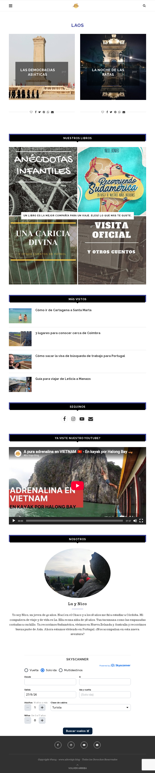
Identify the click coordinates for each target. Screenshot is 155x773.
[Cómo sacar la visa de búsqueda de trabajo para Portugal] (20, 361)
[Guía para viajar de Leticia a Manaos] (20, 384)
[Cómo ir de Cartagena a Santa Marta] (20, 315)
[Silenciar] (135, 521)
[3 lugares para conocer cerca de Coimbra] (20, 338)
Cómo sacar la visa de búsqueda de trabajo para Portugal (80, 356)
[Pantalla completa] (141, 521)
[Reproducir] (14, 521)
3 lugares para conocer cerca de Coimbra (67, 333)
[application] (77, 485)
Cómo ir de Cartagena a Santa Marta (63, 310)
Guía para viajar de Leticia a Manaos (63, 379)
